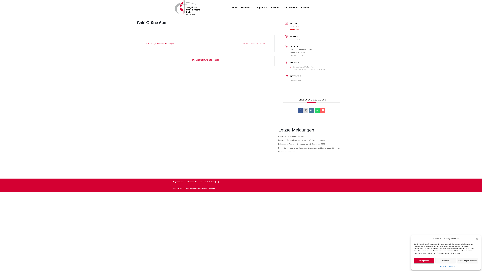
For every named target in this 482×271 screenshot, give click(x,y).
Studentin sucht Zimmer (287, 152)
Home (235, 8)
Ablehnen (445, 261)
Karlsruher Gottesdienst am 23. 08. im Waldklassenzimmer (301, 140)
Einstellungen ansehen (467, 261)
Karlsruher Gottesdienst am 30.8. (291, 136)
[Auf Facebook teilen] (300, 110)
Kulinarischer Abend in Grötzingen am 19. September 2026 (301, 144)
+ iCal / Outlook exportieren (254, 44)
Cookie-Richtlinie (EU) (209, 182)
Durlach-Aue (296, 81)
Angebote (260, 8)
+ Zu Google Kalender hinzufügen (160, 44)
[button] (477, 238)
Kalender (275, 8)
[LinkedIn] (311, 110)
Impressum (451, 266)
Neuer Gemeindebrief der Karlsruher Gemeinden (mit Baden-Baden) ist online (309, 148)
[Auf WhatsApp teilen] (317, 110)
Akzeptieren (424, 261)
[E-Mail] (322, 110)
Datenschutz (442, 266)
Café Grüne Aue (290, 8)
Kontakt (305, 8)
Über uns (245, 8)
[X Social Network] (305, 110)
